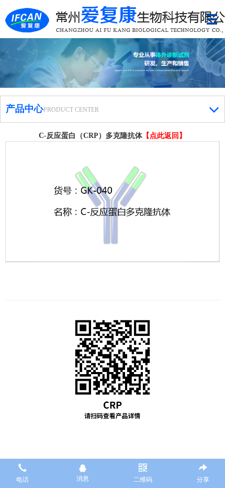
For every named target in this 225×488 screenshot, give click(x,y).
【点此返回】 (164, 136)
